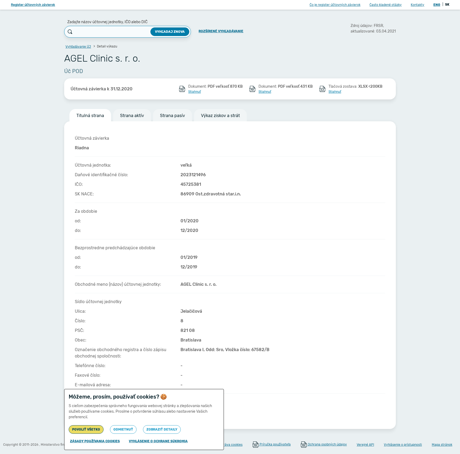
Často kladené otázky (385, 5)
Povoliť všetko (86, 429)
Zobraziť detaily (161, 429)
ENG (436, 5)
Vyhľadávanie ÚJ (78, 47)
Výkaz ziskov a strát (220, 115)
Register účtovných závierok (33, 5)
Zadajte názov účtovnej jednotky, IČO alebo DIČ (107, 22)
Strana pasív (172, 115)
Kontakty (417, 5)
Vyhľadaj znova (170, 32)
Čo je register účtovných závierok (335, 5)
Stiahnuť (194, 92)
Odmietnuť (123, 429)
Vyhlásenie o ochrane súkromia (158, 441)
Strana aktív (132, 115)
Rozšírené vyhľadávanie (221, 31)
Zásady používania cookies (95, 441)
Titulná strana (90, 115)
